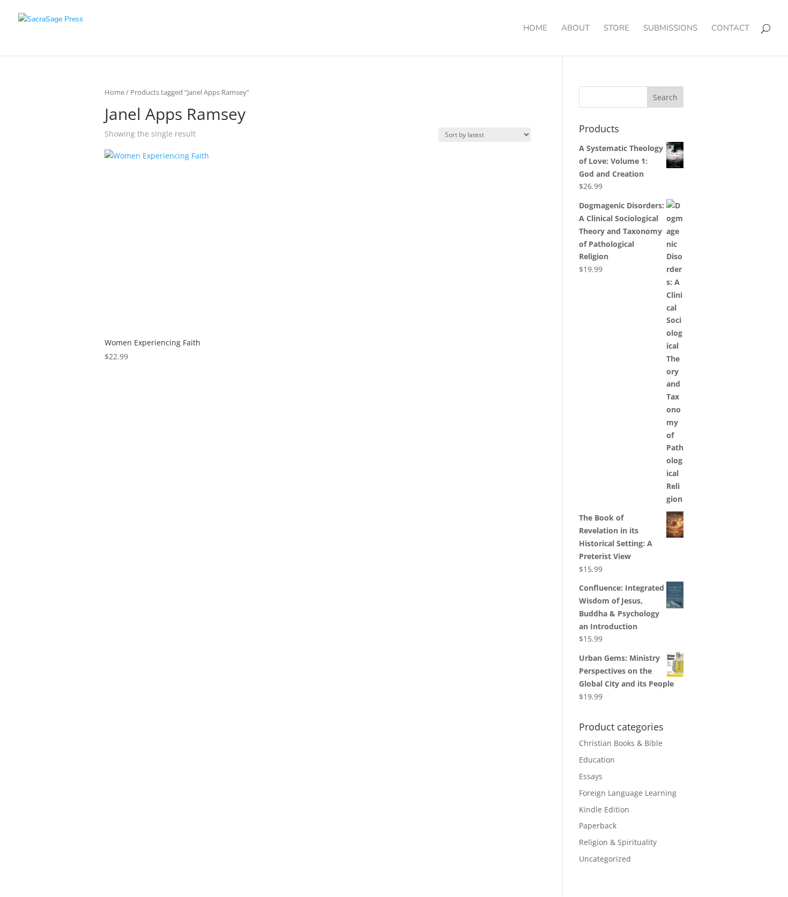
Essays (591, 776)
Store (616, 28)
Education (597, 760)
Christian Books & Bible (621, 743)
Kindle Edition (604, 809)
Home (535, 28)
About (575, 28)
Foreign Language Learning (628, 793)
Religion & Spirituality (618, 842)
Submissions (670, 28)
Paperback (597, 825)
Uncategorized (605, 859)
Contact (730, 28)
